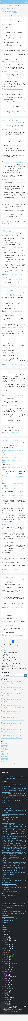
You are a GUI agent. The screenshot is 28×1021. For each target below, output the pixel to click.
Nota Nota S (11, 785)
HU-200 (9, 793)
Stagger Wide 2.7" (10, 853)
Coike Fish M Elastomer (20, 836)
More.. (14, 763)
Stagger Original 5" (20, 848)
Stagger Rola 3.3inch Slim (19, 872)
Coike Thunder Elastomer (16, 840)
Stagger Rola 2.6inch (7, 872)
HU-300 (13, 793)
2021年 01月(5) (4, 758)
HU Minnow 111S (6, 880)
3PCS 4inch (12, 823)
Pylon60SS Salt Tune (18, 885)
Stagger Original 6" (6, 850)
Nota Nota (4, 785)
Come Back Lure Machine (8, 895)
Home (2, 8)
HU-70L (11, 797)
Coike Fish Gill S (15, 838)
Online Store (5, 927)
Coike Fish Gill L (6, 838)
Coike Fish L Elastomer (8, 836)
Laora (3, 799)
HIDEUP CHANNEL (7, 931)
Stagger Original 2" (17, 845)
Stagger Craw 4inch (16, 868)
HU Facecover (5, 922)
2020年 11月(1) (4, 759)
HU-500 (8, 795)
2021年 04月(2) (4, 753)
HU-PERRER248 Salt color (9, 884)
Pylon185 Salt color (7, 885)
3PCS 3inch (5, 823)
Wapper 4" (10, 819)
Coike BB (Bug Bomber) (8, 808)
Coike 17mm (12, 829)
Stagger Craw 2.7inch (19, 867)
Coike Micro (19, 829)
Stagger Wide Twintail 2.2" (8, 857)
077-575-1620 (9, 1009)
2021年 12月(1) (4, 746)
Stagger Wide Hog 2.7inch (11, 863)
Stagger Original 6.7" (17, 850)
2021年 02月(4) (4, 756)
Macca (4, 777)
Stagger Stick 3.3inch (7, 810)
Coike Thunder (6, 840)
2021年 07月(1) (4, 748)
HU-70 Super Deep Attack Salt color (11, 891)
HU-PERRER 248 (6, 786)
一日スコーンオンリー (10, 120)
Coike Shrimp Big (14, 824)
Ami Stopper (5, 897)
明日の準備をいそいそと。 (11, 231)
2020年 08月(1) (4, 761)
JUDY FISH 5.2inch (17, 817)
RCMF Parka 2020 (6, 905)
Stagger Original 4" (10, 848)
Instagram (4, 929)
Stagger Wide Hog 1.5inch (8, 862)
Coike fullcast (7, 831)
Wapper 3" (4, 819)
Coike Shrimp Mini (10, 828)
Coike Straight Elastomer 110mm (10, 814)
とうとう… (6, 372)
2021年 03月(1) (4, 754)
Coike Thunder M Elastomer (14, 843)
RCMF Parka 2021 (16, 905)
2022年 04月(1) (4, 745)
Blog (5, 8)
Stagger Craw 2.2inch (7, 867)
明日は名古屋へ (7, 577)
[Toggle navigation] (26, 2)
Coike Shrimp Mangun (13, 826)
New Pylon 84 (5, 783)
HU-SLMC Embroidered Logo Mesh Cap (14, 913)
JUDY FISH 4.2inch (7, 817)
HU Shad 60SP (6, 792)
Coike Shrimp (5, 824)
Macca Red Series (10, 777)
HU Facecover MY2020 (8, 920)
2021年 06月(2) (4, 749)
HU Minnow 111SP (10, 790)
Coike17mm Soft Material (16, 833)
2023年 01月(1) (4, 743)
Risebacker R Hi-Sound (12, 799)
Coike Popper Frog (7, 807)
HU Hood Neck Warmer (8, 917)
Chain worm (5, 821)
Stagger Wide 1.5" (16, 852)
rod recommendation (11, 778)
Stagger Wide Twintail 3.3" (11, 858)
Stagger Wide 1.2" (6, 852)
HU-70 (12, 795)
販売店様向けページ (15, 1011)
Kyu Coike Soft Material (10, 834)
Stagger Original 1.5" (7, 845)
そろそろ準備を (7, 290)
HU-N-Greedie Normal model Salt (10, 887)
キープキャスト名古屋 (10, 440)
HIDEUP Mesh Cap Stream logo (10, 911)
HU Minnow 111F (6, 788)
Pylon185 (12, 783)
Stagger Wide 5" (13, 855)
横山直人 (9, 8)
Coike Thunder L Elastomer (14, 841)
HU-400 (3, 795)
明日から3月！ (7, 20)
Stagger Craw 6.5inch (13, 870)
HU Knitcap (5, 915)
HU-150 (4, 793)
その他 (15, 963)
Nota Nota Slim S (19, 785)
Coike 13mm (5, 829)
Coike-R (8, 833)
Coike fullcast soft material (18, 831)
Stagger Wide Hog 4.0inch (13, 865)
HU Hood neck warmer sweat (9, 918)
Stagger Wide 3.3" (20, 853)
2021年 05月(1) (4, 751)
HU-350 (24, 793)
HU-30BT (18, 793)
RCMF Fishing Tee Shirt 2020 (17, 904)
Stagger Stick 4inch (18, 810)
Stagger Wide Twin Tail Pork (9, 874)
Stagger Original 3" (14, 847)
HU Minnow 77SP (20, 790)
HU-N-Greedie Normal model (9, 800)
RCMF (4, 904)
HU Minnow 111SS (16, 880)
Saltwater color (6, 878)
